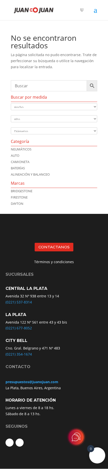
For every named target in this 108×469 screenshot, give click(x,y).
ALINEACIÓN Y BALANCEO (30, 174)
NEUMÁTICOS (21, 149)
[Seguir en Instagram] (20, 443)
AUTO (15, 155)
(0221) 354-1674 (19, 354)
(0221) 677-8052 (19, 328)
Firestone (19, 197)
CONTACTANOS (54, 247)
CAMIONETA (20, 162)
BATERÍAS (18, 168)
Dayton (17, 203)
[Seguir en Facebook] (10, 443)
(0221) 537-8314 (19, 302)
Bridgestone (21, 191)
